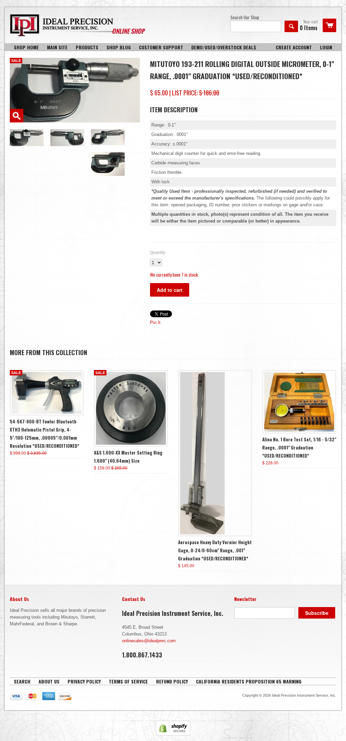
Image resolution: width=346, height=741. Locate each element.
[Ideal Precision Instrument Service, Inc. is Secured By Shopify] (173, 734)
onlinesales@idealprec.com (149, 640)
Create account (294, 47)
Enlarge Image (16, 115)
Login (326, 47)
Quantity (157, 252)
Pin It (155, 322)
